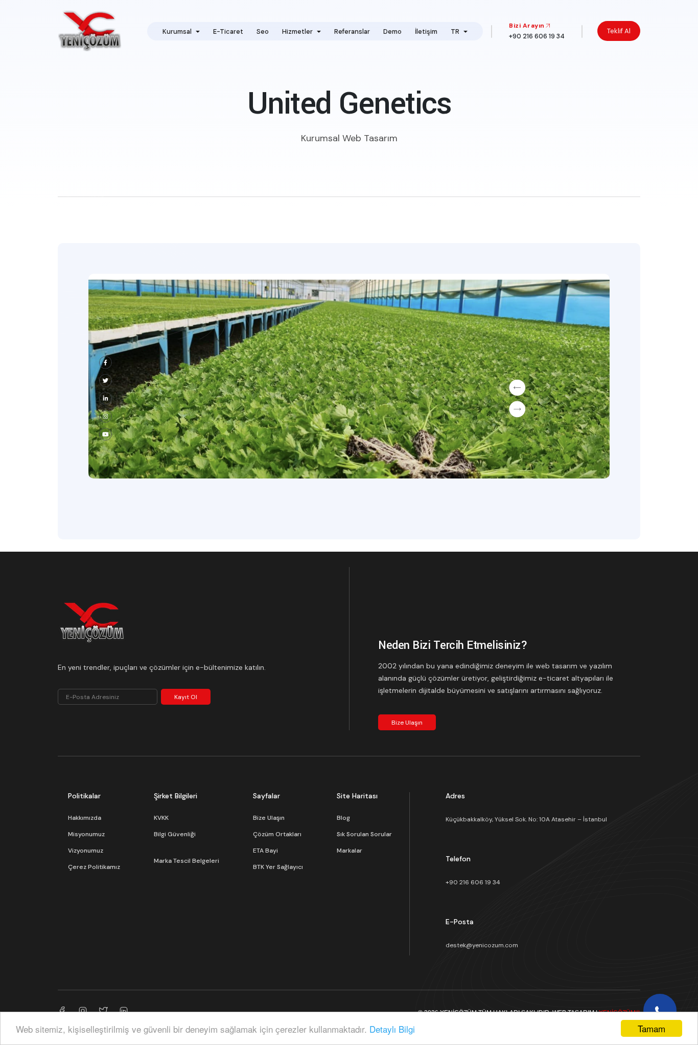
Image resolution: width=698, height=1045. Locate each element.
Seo (263, 31)
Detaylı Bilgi (392, 1028)
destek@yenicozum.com (482, 945)
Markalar (349, 850)
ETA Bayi (265, 850)
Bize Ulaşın (407, 723)
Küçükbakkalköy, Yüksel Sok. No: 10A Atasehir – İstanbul (526, 819)
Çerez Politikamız (94, 867)
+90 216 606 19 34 (473, 882)
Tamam (651, 1028)
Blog (343, 818)
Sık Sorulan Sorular (364, 834)
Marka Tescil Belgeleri (186, 861)
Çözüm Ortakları (277, 834)
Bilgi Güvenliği (175, 834)
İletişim (426, 31)
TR (455, 31)
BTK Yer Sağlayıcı (278, 867)
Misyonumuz (86, 834)
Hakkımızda (84, 818)
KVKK (161, 818)
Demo (392, 31)
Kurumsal (177, 31)
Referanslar (352, 31)
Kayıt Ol (185, 697)
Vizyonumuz (85, 850)
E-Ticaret (228, 31)
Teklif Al (619, 31)
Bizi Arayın (527, 26)
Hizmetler (297, 31)
